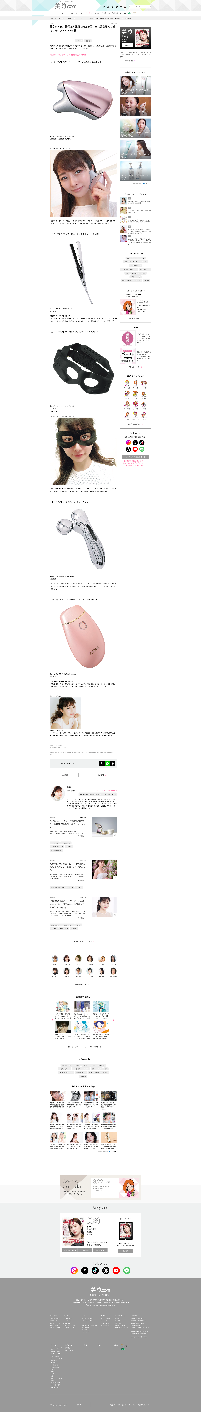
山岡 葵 (78, 925)
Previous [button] (52, 1020)
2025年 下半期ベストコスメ (138, 1321)
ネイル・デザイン (105, 1318)
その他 (52, 1380)
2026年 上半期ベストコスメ (138, 1318)
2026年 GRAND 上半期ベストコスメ (140, 1333)
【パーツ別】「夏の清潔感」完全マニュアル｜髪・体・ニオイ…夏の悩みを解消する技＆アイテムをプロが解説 (63, 1018)
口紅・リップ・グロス (56, 1358)
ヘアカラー (85, 1323)
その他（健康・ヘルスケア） (80, 1069)
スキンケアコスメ (55, 1351)
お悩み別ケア (53, 1321)
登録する (80, 1405)
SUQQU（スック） (56, 850)
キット (52, 1374)
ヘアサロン (85, 1329)
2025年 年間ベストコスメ (137, 1323)
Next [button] (113, 1020)
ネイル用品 (54, 1363)
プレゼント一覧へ (134, 367)
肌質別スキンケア (54, 1318)
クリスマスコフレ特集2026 (56, 1348)
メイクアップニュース (57, 847)
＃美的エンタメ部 (80, 1072)
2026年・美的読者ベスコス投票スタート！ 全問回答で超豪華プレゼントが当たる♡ (144, 356)
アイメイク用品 (55, 1356)
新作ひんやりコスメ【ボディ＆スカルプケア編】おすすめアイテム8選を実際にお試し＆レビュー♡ (101, 1018)
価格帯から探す (55, 1387)
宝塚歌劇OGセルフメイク (65, 1072)
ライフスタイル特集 (120, 1325)
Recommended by (103, 1151)
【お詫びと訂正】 (128, 61)
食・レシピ (117, 1321)
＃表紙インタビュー (64, 1069)
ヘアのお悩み (85, 1327)
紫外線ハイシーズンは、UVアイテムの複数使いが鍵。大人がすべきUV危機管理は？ (82, 1017)
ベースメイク (54, 843)
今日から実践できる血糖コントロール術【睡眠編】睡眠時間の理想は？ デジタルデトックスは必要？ (101, 1038)
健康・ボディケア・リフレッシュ (66, 18)
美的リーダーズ (64, 929)
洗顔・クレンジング (55, 1323)
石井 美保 (88, 41)
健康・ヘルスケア (96, 1069)
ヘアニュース (85, 1332)
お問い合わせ (122, 1405)
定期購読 (84, 1250)
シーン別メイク (67, 1321)
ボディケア (82, 18)
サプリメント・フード (56, 1378)
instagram (111, 790)
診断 (106, 1069)
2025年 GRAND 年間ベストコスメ (140, 1337)
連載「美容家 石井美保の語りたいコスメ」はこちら (97, 794)
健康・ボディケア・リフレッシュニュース (62, 888)
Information (132, 1405)
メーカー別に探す (55, 1382)
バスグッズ (54, 1369)
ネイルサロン (104, 1321)
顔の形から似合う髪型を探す (89, 1325)
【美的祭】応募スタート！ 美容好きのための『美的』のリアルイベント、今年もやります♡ (144, 338)
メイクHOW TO (66, 843)
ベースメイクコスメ (56, 1354)
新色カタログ (66, 1323)
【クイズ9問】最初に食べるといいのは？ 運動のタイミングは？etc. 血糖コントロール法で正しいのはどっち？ (82, 1038)
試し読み (99, 1250)
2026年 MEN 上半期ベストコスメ (139, 1331)
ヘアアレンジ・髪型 (87, 1318)
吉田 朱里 (83, 1076)
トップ (51, 18)
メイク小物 (54, 1360)
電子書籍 (125, 1251)
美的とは (113, 1405)
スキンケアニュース (55, 1327)
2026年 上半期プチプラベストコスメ (140, 1328)
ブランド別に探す (55, 1385)
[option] (64, 1020)
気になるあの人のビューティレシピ (98, 1072)
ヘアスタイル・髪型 (87, 1321)
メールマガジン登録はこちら (135, 457)
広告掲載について (143, 1405)
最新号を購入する (69, 1250)
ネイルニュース (105, 1325)
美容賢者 (67, 1348)
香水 (52, 1376)
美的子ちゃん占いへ (134, 424)
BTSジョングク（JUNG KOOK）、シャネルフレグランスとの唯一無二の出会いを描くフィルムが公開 (63, 1038)
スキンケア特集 (54, 1325)
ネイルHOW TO (105, 1323)
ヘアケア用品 (54, 1365)
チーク (52, 1371)
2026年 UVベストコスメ (137, 1325)
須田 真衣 (74, 929)
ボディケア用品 (55, 1367)
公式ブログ (100, 790)
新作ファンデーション (69, 1325)
